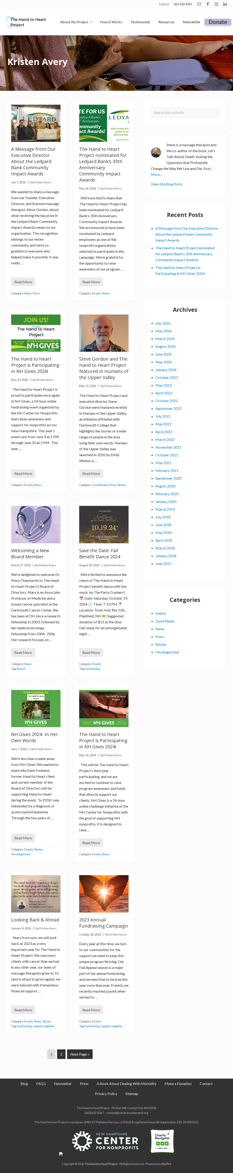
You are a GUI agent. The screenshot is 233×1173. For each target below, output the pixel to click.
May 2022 (163, 424)
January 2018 (165, 556)
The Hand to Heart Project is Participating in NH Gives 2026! (35, 365)
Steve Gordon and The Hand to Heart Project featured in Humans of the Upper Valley (104, 368)
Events (96, 293)
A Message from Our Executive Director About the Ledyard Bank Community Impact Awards (33, 161)
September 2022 (168, 408)
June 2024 (163, 354)
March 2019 (165, 509)
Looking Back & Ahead (35, 920)
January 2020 (165, 501)
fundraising (92, 669)
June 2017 (163, 563)
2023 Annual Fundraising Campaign (103, 923)
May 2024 (163, 362)
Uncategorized (20, 854)
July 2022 (162, 416)
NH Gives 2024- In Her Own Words (34, 737)
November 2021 (168, 447)
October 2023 (166, 377)
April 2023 (163, 393)
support (38, 1026)
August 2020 (165, 486)
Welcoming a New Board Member (30, 553)
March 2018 (165, 548)
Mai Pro (166, 1164)
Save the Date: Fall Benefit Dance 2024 (99, 553)
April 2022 (163, 431)
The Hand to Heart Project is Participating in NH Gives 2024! (103, 740)
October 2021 (166, 455)
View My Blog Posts (167, 184)
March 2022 (165, 439)
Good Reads (100, 485)
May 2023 (163, 385)
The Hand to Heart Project (101, 1164)
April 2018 (163, 540)
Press (36, 293)
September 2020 (168, 478)
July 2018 (162, 517)
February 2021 (166, 470)
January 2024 (165, 369)
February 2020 (166, 494)
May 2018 (163, 532)
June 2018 (163, 525)
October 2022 (166, 400)
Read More (24, 283)
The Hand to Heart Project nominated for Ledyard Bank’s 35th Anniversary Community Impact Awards (103, 164)
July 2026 (162, 323)
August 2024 (165, 346)
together (49, 1026)
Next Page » (79, 1055)
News (28, 293)
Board (21, 669)
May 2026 (163, 331)
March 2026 (165, 338)
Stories (122, 485)
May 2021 (163, 462)
